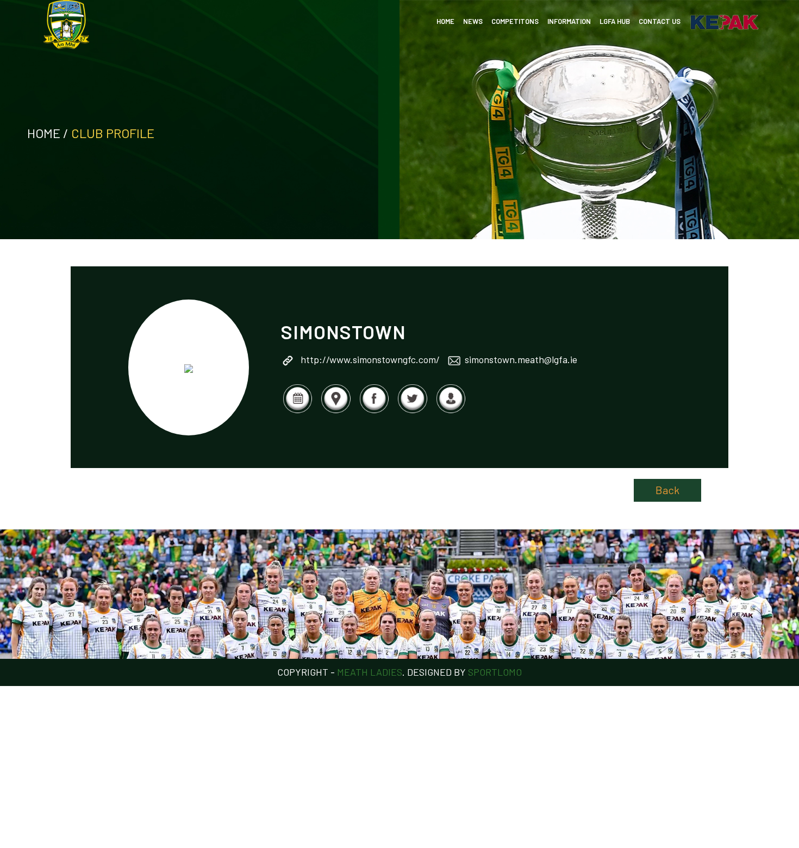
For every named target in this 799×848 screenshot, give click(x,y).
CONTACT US (660, 21)
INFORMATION (569, 21)
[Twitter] (412, 411)
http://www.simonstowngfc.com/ (370, 359)
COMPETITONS (515, 21)
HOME (445, 21)
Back (667, 489)
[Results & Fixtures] (297, 411)
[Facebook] (374, 411)
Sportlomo (495, 672)
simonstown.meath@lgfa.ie (521, 359)
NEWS (473, 21)
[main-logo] (66, 24)
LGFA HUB (615, 21)
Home (43, 133)
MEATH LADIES (369, 672)
